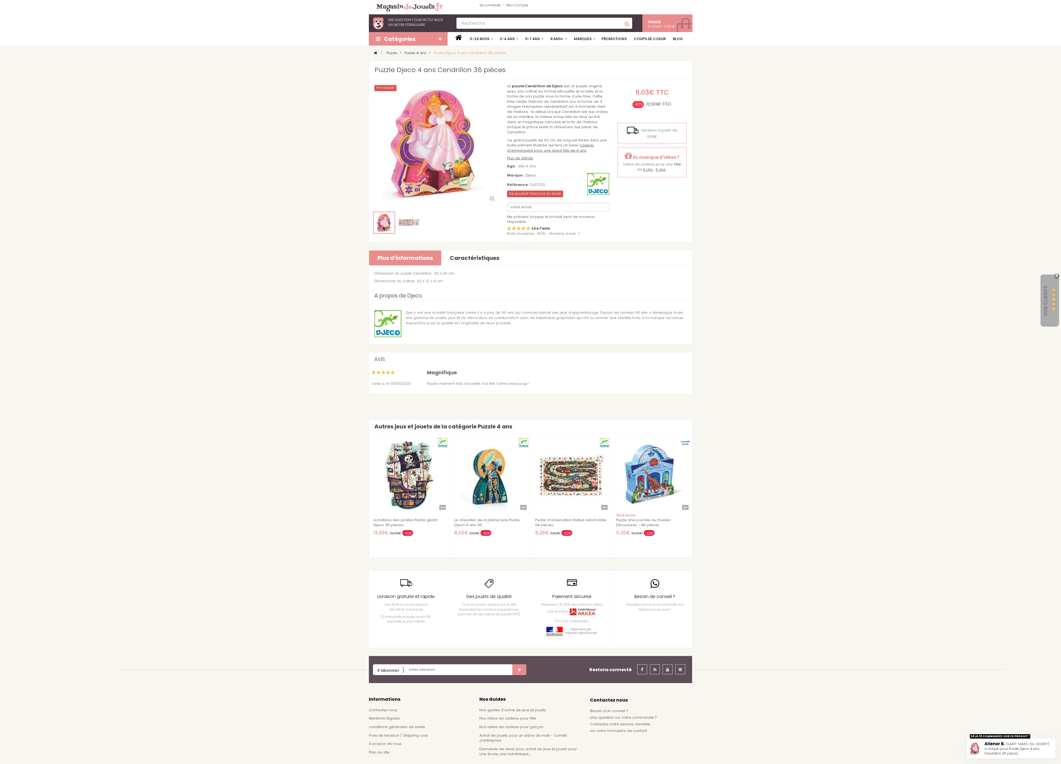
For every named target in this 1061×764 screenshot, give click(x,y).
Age (511, 166)
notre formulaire (409, 24)
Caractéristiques (474, 258)
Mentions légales (384, 718)
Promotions (614, 38)
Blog (678, 38)
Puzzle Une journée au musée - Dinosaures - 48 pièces (401, 523)
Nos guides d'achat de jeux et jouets (512, 710)
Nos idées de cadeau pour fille (507, 718)
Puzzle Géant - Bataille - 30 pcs (563, 520)
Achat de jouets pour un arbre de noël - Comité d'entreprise (523, 738)
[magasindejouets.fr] (407, 6)
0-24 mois (479, 38)
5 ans (661, 169)
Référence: (518, 184)
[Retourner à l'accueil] (375, 53)
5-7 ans (532, 38)
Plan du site (379, 752)
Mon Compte (517, 5)
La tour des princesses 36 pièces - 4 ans (487, 523)
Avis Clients (1045, 301)
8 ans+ (556, 38)
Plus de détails (520, 158)
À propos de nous (385, 743)
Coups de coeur (650, 38)
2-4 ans (507, 38)
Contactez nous (383, 710)
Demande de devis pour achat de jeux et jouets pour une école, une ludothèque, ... (528, 751)
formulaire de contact (627, 730)
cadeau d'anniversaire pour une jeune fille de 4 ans (550, 148)
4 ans (648, 169)
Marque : (515, 175)
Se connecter (490, 5)
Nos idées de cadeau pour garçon (511, 726)
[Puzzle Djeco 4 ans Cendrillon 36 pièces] (384, 223)
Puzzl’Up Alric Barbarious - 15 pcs (645, 520)
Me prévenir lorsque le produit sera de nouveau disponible (551, 219)
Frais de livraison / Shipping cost (398, 735)
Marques (583, 38)
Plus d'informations (405, 258)
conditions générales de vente (397, 726)
